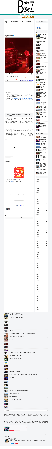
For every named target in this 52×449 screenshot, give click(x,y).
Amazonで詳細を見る (9, 82)
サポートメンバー (21, 194)
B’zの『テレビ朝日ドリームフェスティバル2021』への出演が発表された (22, 98)
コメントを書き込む (19, 217)
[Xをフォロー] (16, 205)
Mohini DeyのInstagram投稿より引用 (28, 80)
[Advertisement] (19, 29)
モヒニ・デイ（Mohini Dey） (26, 194)
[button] (19, 201)
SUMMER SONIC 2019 (16, 194)
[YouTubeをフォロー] (21, 205)
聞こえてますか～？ (39, 27)
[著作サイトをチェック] (15, 205)
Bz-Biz (12, 181)
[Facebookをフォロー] (18, 205)
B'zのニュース (7, 194)
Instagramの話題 (11, 194)
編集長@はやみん (12, 439)
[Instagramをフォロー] (20, 205)
